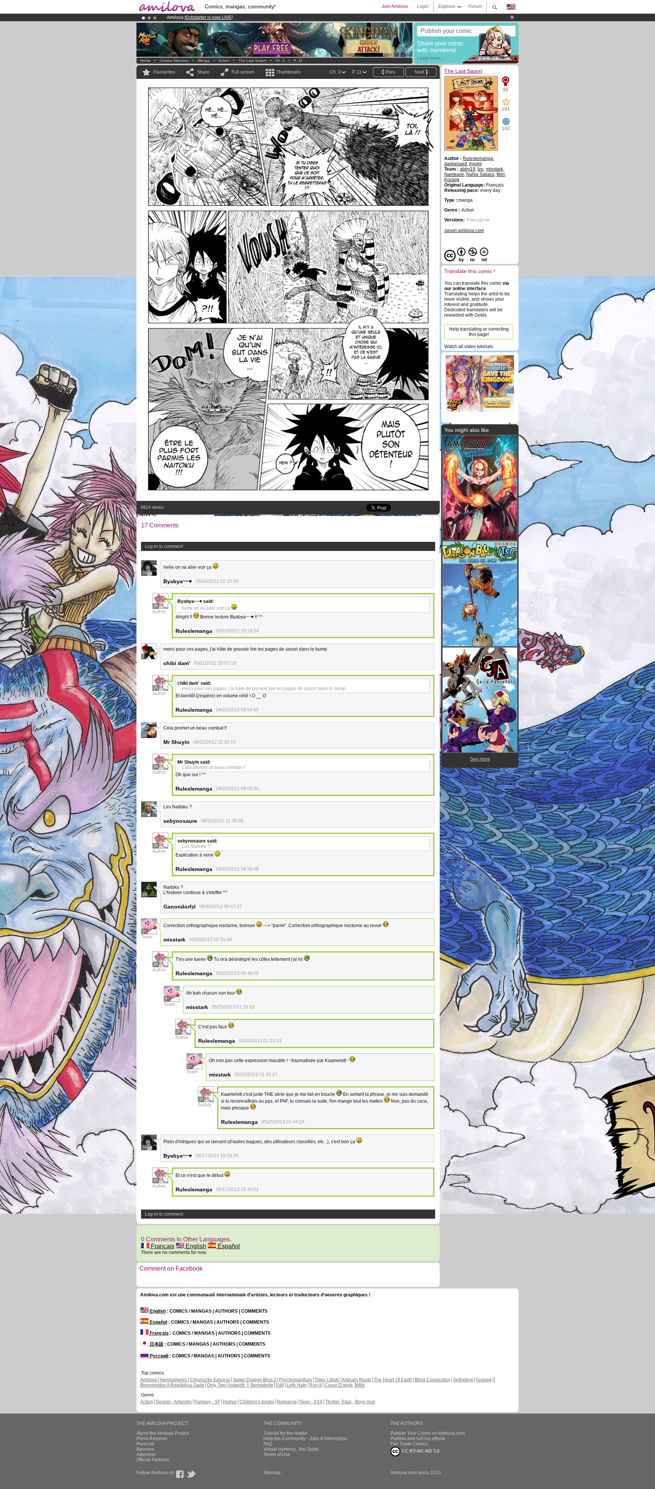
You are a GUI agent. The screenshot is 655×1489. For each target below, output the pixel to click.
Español (228, 1246)
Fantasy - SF (207, 1401)
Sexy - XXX (311, 1401)
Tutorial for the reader (285, 1433)
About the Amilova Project (162, 1433)
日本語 (156, 1344)
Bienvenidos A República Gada (172, 1385)
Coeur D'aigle (339, 1385)
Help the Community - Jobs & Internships (305, 1438)
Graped (484, 1379)
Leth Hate (297, 1385)
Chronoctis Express (210, 1379)
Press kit (145, 1444)
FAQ (267, 1444)
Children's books (257, 1401)
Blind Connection (432, 1379)
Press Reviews (151, 1438)
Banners (145, 1449)
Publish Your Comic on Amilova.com (427, 1433)
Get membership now (293, 17)
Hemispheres (173, 1379)
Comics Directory (174, 60)
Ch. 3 (280, 60)
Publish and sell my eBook (417, 1438)
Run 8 (315, 1385)
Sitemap (271, 1472)
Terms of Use (276, 1454)
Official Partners (152, 1459)
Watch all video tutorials (468, 346)
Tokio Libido (327, 1379)
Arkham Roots (356, 1379)
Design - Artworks (174, 1401)
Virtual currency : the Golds (291, 1449)
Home (145, 60)
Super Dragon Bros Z (254, 1379)
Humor (230, 1401)
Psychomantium (295, 1379)
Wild (360, 1385)
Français (161, 1246)
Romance (287, 1401)
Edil (280, 1385)
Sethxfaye (463, 1379)
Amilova (148, 1379)
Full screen (243, 72)
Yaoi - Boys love (358, 1401)
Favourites (164, 72)
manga (203, 60)
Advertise (146, 1454)
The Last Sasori (252, 60)
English (195, 1246)
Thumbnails (288, 72)
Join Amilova (395, 6)
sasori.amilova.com (464, 230)
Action (223, 60)
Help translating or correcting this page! (479, 331)
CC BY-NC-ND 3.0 (420, 1451)
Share (203, 72)
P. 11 (298, 60)
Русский (158, 1356)
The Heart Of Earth (393, 1379)
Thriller (333, 1401)
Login (423, 6)
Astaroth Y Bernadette (250, 1385)
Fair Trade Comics (409, 1444)
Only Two (216, 1385)
